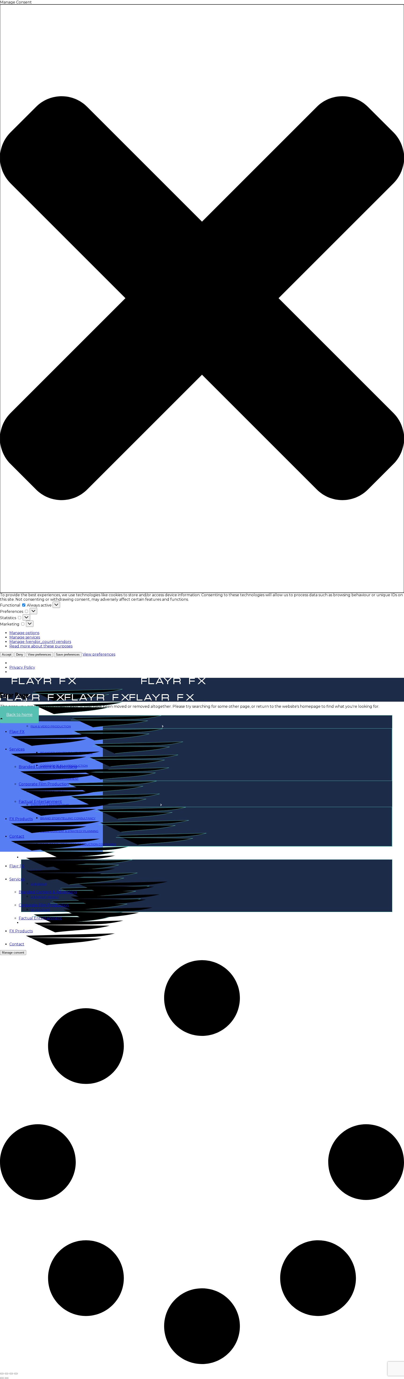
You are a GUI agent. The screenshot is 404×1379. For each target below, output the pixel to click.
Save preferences (68, 654)
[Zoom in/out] (2, 1373)
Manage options (24, 633)
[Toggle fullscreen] (6, 1373)
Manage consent (13, 952)
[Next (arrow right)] (6, 1378)
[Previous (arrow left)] (2, 1378)
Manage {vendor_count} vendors (40, 641)
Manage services (24, 637)
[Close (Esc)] (16, 1373)
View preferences (39, 654)
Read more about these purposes (40, 646)
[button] (202, 298)
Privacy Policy (22, 667)
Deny (19, 654)
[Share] (11, 1373)
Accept (6, 654)
